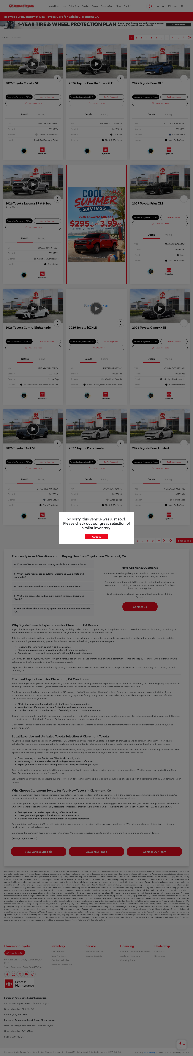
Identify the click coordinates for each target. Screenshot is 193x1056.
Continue (96, 536)
